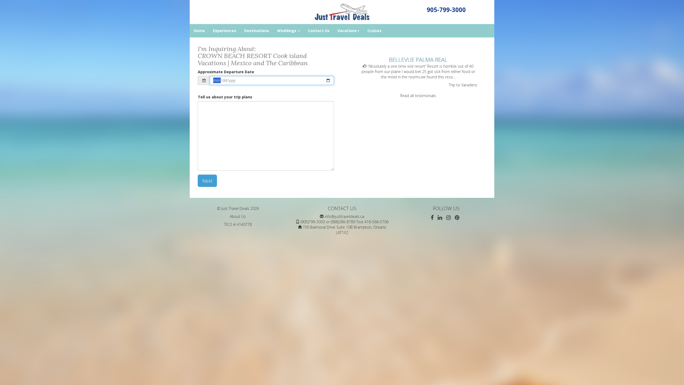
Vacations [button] (347, 30)
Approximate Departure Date (226, 71)
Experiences (224, 30)
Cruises (374, 30)
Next (207, 181)
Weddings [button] (287, 30)
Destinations (256, 30)
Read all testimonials (418, 95)
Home (199, 30)
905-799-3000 (446, 10)
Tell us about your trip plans (225, 96)
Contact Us (318, 30)
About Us (238, 216)
